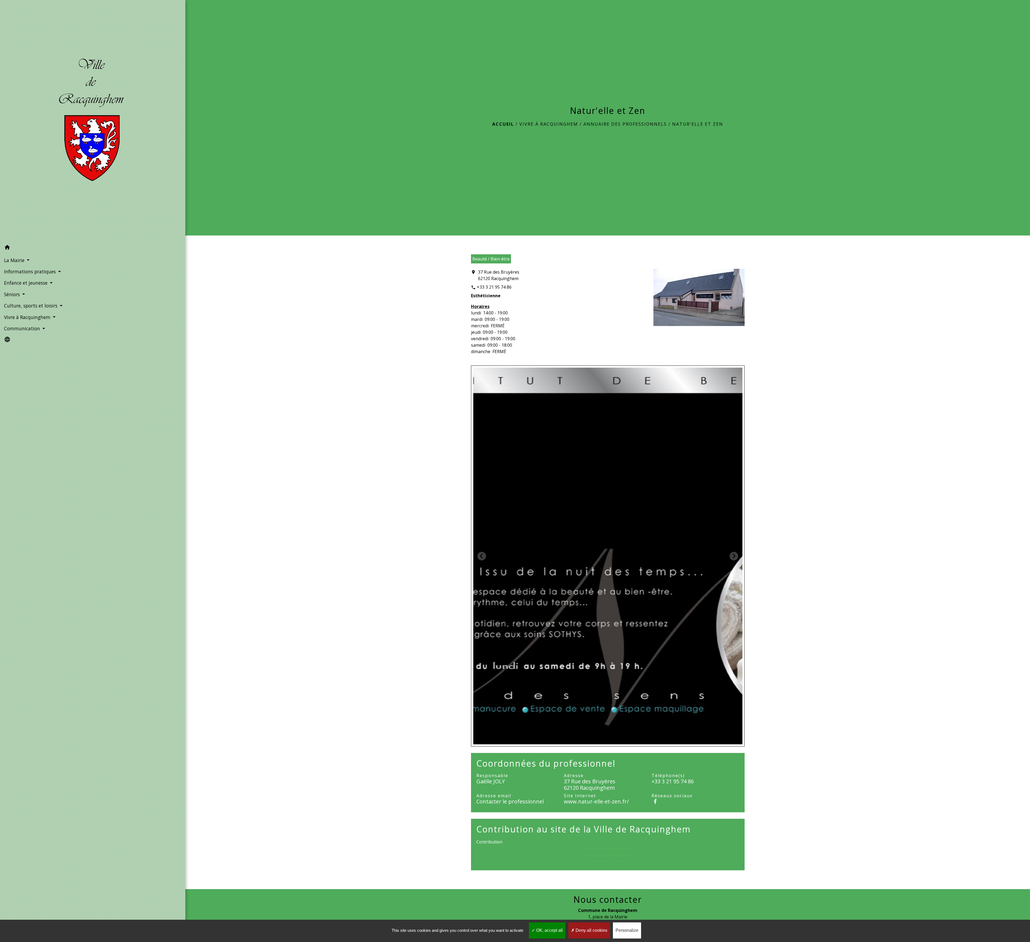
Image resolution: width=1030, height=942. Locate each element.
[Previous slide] (481, 556)
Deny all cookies (591, 930)
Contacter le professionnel (510, 801)
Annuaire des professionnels (625, 124)
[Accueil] (92, 121)
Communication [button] (22, 328)
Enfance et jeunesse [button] (26, 283)
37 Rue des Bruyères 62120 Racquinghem (498, 275)
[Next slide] (734, 556)
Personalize (627, 930)
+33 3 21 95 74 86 (494, 287)
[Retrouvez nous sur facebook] (655, 801)
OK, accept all (549, 930)
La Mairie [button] (15, 260)
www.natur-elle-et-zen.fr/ (596, 801)
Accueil (503, 124)
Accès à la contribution (607, 855)
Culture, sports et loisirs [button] (31, 305)
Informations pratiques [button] (30, 271)
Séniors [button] (12, 294)
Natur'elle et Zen (697, 124)
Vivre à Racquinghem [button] (28, 317)
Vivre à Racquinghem (548, 124)
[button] (92, 248)
